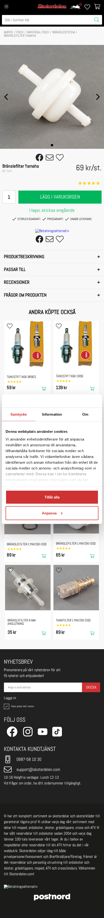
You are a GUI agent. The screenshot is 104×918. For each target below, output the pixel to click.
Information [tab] (52, 414)
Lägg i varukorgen (60, 197)
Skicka (91, 687)
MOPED (8, 32)
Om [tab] (85, 414)
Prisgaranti (55, 219)
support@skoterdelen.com (38, 769)
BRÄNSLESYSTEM (63, 32)
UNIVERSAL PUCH (38, 32)
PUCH (19, 32)
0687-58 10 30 (28, 759)
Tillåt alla (52, 497)
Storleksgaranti (28, 219)
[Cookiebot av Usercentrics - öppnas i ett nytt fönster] (77, 401)
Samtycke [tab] (18, 414)
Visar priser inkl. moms (22, 706)
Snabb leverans (81, 219)
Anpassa (49, 513)
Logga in (10, 698)
